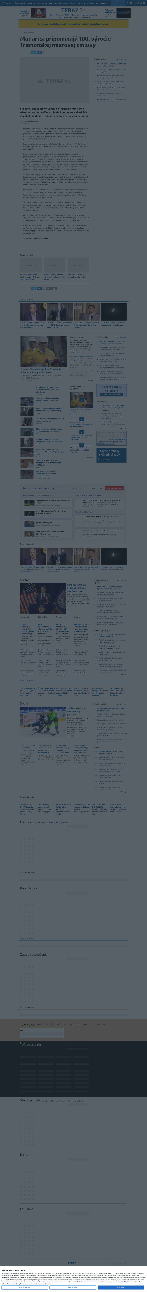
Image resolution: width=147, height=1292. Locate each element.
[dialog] (73, 1279)
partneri (10, 1273)
